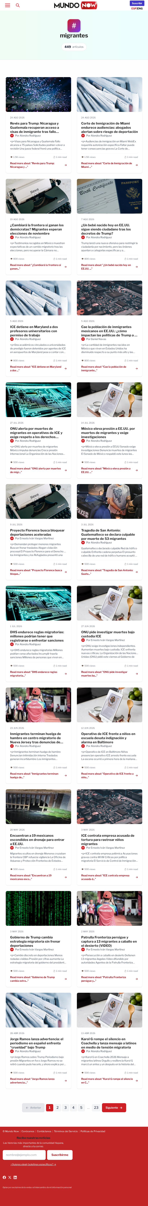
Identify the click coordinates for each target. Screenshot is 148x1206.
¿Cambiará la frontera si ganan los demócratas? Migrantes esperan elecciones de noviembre (37, 229)
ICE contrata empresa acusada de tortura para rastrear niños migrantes (107, 840)
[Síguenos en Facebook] (4, 1177)
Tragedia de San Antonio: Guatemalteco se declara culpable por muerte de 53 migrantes (108, 534)
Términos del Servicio (66, 1131)
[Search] (18, 5)
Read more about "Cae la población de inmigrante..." (103, 368)
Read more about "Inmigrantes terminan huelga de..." (34, 775)
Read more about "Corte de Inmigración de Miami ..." (106, 165)
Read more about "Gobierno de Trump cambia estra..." (32, 979)
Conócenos (27, 1131)
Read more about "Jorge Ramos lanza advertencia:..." (32, 1080)
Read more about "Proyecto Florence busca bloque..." (36, 572)
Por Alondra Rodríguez (28, 135)
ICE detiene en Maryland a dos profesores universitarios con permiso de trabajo (34, 331)
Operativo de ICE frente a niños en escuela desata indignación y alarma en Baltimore (108, 738)
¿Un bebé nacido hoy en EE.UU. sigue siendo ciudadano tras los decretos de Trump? (106, 229)
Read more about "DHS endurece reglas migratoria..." (33, 673)
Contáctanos (44, 1131)
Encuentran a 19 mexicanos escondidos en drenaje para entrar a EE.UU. (37, 840)
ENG (140, 8)
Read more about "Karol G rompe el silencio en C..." (107, 1080)
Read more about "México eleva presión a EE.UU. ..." (105, 470)
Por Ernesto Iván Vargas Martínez (34, 538)
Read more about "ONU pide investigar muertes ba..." (104, 673)
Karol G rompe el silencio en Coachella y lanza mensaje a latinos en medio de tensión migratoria (108, 1043)
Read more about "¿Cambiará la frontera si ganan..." (35, 266)
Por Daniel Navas (96, 339)
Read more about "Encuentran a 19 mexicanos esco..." (30, 877)
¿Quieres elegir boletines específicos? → (33, 1164)
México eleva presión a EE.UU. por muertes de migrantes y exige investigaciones (108, 433)
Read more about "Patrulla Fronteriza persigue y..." (103, 979)
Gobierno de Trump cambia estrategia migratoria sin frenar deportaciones (35, 941)
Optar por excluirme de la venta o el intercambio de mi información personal (37, 1187)
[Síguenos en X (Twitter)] (9, 1177)
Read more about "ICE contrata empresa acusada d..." (105, 877)
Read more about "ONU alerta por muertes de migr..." (35, 470)
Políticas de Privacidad (92, 1131)
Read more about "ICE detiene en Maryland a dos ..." (35, 368)
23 (96, 1108)
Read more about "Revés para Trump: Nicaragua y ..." (32, 165)
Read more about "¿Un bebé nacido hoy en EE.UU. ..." (106, 266)
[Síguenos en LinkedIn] (15, 1177)
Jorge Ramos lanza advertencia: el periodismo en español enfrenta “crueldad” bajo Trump (36, 1043)
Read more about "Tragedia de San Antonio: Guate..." (107, 572)
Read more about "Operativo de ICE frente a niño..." (107, 775)
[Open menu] (8, 5)
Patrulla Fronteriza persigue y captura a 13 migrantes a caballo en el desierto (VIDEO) (109, 941)
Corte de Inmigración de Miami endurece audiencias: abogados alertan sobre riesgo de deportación (109, 127)
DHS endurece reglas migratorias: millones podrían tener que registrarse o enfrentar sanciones (37, 636)
